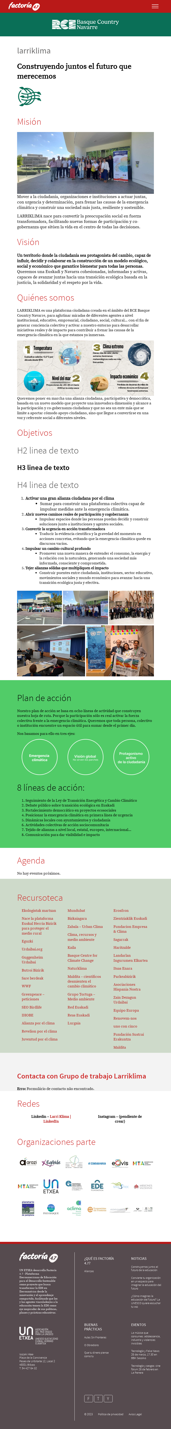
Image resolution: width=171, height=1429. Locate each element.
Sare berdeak (32, 978)
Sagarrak (120, 939)
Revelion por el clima (39, 1031)
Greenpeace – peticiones (33, 997)
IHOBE (27, 1015)
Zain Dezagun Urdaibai (124, 1000)
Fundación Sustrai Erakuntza (128, 1037)
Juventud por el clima (40, 1039)
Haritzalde (122, 947)
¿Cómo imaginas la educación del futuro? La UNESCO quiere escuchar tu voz (146, 1301)
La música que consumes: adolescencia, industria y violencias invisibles (145, 1338)
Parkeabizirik (124, 976)
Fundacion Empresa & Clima (130, 929)
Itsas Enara (122, 968)
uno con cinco (125, 1026)
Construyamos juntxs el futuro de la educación (144, 1268)
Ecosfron (121, 910)
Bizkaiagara (77, 918)
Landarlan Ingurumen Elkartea (130, 958)
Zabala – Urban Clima (85, 926)
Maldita (119, 1047)
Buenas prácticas (93, 1327)
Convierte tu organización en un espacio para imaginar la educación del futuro (146, 1283)
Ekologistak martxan (39, 910)
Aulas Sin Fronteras (95, 1337)
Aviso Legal (135, 1414)
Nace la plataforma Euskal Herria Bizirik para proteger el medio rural (39, 926)
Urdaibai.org (32, 949)
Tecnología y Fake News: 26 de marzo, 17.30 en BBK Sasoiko (145, 1354)
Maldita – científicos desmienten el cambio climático (84, 981)
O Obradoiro (91, 1345)
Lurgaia (74, 1023)
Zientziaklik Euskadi (130, 918)
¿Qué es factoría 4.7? (99, 1261)
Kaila (72, 947)
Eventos (138, 1324)
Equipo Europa (126, 1010)
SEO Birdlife (32, 1007)
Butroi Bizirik (33, 970)
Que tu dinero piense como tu (96, 1354)
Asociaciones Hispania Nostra (127, 987)
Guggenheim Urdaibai (32, 960)
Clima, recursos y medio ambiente (82, 937)
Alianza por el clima (38, 1023)
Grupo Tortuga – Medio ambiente (81, 997)
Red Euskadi (78, 1007)
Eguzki (27, 941)
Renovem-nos (125, 1018)
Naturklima (77, 968)
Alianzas (89, 1271)
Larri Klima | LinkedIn (57, 1119)
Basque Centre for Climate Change (83, 958)
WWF (26, 986)
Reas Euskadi (79, 1015)
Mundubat (76, 910)
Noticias (139, 1258)
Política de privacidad (110, 1414)
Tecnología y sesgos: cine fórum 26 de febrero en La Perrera (145, 1369)
